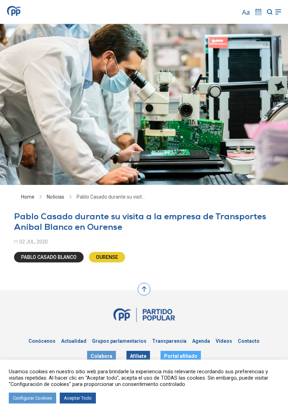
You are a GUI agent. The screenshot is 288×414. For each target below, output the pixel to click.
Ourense (107, 257)
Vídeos (224, 341)
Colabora (101, 356)
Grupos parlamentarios (119, 341)
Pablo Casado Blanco (49, 257)
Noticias (55, 197)
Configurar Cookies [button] (32, 398)
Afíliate (138, 356)
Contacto (249, 341)
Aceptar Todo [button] (78, 398)
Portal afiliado (180, 356)
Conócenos (41, 341)
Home (27, 197)
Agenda (201, 341)
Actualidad (73, 341)
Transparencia (169, 341)
